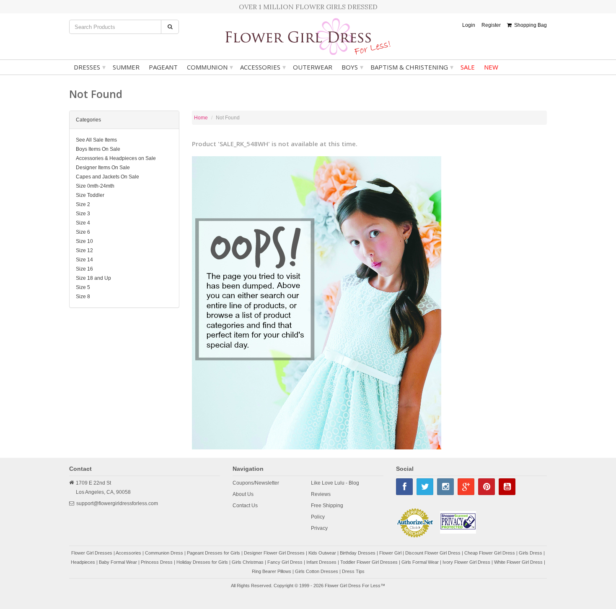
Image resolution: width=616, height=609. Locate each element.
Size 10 (84, 241)
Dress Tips (353, 571)
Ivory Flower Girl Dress (466, 562)
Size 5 (83, 287)
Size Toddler (90, 195)
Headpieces (83, 562)
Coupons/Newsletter (256, 483)
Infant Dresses (321, 562)
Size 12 (84, 250)
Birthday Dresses (357, 552)
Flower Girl (390, 552)
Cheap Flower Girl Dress (489, 552)
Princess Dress (157, 562)
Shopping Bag (529, 25)
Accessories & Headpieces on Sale (116, 158)
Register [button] (491, 25)
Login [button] (468, 25)
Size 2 (83, 204)
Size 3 (83, 214)
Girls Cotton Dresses (316, 571)
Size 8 (83, 296)
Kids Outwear (322, 552)
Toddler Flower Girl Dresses (369, 562)
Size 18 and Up (93, 278)
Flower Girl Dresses (91, 552)
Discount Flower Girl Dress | (434, 552)
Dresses (90, 67)
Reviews (321, 494)
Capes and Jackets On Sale (107, 177)
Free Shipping (327, 505)
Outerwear (312, 67)
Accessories (263, 67)
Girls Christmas (248, 562)
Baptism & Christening (411, 67)
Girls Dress (530, 552)
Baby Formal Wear (118, 562)
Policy (318, 517)
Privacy (319, 528)
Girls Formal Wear (420, 562)
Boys (352, 67)
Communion (210, 67)
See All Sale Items (96, 140)
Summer (126, 67)
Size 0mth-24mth (95, 186)
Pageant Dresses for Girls (213, 552)
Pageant (163, 67)
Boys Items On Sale (98, 149)
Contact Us (245, 505)
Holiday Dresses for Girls (202, 562)
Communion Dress (164, 552)
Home (201, 118)
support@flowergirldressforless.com (117, 503)
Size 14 (84, 260)
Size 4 (83, 223)
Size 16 (84, 269)
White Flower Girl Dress (518, 562)
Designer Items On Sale (103, 167)
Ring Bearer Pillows (271, 571)
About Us (243, 494)
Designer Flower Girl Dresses (274, 552)
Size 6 (83, 232)
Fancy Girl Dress (285, 562)
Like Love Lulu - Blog (335, 483)
